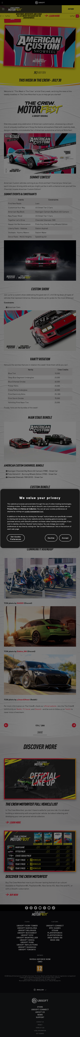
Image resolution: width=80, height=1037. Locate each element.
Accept (65, 538)
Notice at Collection (28, 509)
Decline (51, 538)
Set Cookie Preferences (15, 538)
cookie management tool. (34, 511)
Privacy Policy (12, 509)
